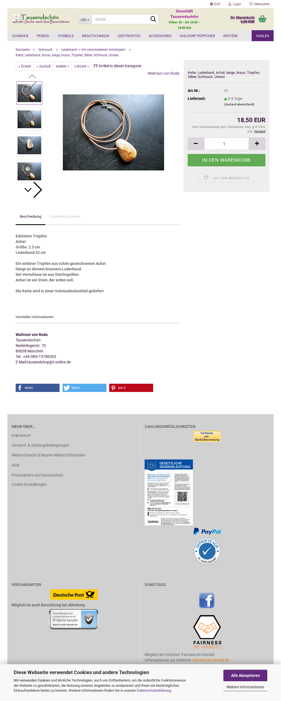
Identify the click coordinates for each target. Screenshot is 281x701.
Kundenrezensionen (64, 216)
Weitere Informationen (245, 687)
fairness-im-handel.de (210, 660)
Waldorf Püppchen (197, 36)
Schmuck (20, 36)
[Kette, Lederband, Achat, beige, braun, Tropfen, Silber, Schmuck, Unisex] (113, 132)
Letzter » (81, 66)
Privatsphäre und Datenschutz (37, 475)
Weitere (230, 36)
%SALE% (262, 36)
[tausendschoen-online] (41, 19)
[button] (215, 4)
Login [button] (236, 4)
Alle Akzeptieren (245, 675)
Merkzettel (261, 4)
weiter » (62, 66)
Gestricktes (129, 36)
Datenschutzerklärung (154, 690)
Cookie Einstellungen (29, 484)
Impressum (21, 435)
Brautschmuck (95, 36)
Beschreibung (30, 216)
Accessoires (160, 36)
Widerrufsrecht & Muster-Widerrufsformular (48, 455)
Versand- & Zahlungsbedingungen (40, 445)
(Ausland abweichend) (239, 104)
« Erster (24, 66)
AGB (15, 465)
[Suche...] (153, 19)
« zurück (43, 66)
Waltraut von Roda (163, 73)
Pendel (43, 36)
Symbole (66, 36)
